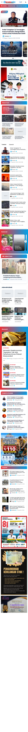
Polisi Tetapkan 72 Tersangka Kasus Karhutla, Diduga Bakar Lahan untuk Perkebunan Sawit (15, 398)
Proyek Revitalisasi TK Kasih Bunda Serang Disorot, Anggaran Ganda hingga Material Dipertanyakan (16, 481)
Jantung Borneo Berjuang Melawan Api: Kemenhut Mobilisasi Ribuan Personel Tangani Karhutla (19, 139)
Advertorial (11, 6)
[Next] (25, 241)
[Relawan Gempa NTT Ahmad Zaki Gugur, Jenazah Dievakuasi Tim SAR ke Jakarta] (19, 242)
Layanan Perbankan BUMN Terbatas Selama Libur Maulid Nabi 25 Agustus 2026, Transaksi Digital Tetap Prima (17, 383)
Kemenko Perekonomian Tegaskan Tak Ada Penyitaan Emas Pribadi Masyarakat (12, 353)
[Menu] (2, 2)
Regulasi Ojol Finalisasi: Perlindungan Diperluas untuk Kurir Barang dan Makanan (20, 320)
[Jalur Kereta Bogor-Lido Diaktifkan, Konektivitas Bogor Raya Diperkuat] (4, 428)
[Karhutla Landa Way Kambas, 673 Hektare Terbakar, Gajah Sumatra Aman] (4, 416)
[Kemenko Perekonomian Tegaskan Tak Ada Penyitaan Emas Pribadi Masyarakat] (4, 410)
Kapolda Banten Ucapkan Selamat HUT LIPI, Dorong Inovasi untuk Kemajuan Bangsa (16, 404)
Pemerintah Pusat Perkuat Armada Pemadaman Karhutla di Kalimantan (19, 126)
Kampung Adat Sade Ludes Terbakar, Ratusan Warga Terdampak (7, 125)
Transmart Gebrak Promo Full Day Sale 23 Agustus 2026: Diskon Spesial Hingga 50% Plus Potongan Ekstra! (17, 375)
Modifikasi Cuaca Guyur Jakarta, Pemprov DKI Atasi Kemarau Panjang (7, 320)
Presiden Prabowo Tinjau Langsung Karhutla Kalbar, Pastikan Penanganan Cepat (7, 138)
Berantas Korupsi (22, 6)
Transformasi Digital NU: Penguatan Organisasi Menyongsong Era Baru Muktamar (20, 302)
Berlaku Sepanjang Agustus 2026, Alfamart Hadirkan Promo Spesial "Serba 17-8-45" (16, 367)
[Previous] (2, 241)
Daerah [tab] (11, 144)
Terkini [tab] (4, 144)
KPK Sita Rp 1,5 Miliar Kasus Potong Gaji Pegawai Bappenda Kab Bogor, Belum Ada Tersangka (17, 490)
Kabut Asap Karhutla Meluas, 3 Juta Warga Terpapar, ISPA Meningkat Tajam (8, 110)
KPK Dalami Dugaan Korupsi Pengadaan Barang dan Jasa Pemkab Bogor (17, 472)
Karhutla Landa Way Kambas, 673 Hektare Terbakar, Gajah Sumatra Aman (16, 416)
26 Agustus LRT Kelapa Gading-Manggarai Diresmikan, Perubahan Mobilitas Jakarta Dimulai (7, 303)
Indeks (4, 6)
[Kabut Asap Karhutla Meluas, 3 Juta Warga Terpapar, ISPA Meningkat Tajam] (4, 422)
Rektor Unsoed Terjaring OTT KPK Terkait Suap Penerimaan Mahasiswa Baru (17, 507)
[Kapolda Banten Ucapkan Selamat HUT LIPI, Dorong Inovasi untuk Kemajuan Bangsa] (4, 404)
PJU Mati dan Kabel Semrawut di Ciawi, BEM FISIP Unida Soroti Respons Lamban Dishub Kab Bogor (17, 499)
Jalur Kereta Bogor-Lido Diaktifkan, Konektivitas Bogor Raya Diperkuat (15, 427)
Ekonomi (6, 348)
